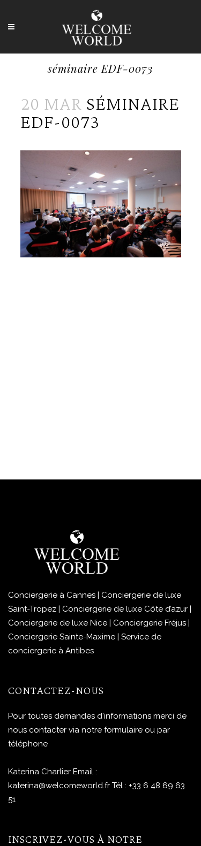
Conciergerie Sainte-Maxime (61, 637)
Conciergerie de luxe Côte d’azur (125, 609)
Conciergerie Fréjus (149, 623)
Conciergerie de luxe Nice (57, 623)
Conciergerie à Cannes (51, 595)
